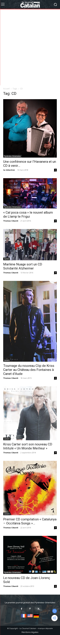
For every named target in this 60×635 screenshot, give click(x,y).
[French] (24, 617)
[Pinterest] (30, 609)
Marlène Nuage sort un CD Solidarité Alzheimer (22, 266)
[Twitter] (38, 609)
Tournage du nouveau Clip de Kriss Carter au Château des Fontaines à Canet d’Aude (28, 370)
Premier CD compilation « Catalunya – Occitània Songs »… (29, 521)
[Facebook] (21, 609)
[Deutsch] (36, 617)
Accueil (6, 88)
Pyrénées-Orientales (12, 156)
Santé (6, 259)
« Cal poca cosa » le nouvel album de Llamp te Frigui (28, 214)
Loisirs (7, 360)
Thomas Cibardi (10, 221)
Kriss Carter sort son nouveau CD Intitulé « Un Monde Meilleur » (27, 446)
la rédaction (9, 170)
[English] (30, 617)
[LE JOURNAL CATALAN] (30, 4)
